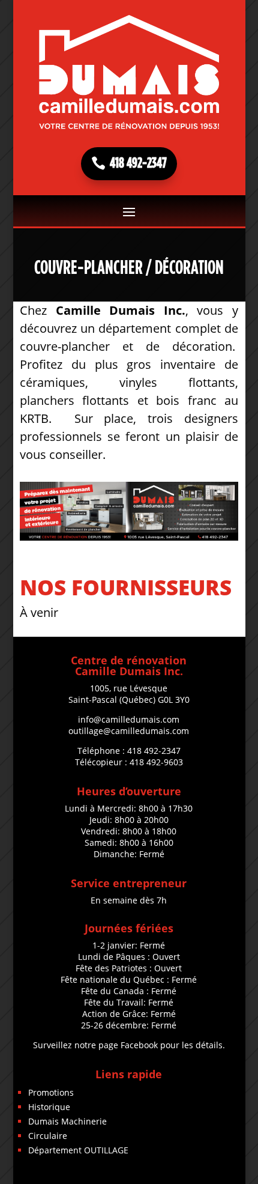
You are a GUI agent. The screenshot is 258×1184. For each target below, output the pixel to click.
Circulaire (47, 1135)
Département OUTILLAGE (78, 1150)
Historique (49, 1107)
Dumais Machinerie (67, 1121)
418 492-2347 (138, 163)
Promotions (51, 1092)
